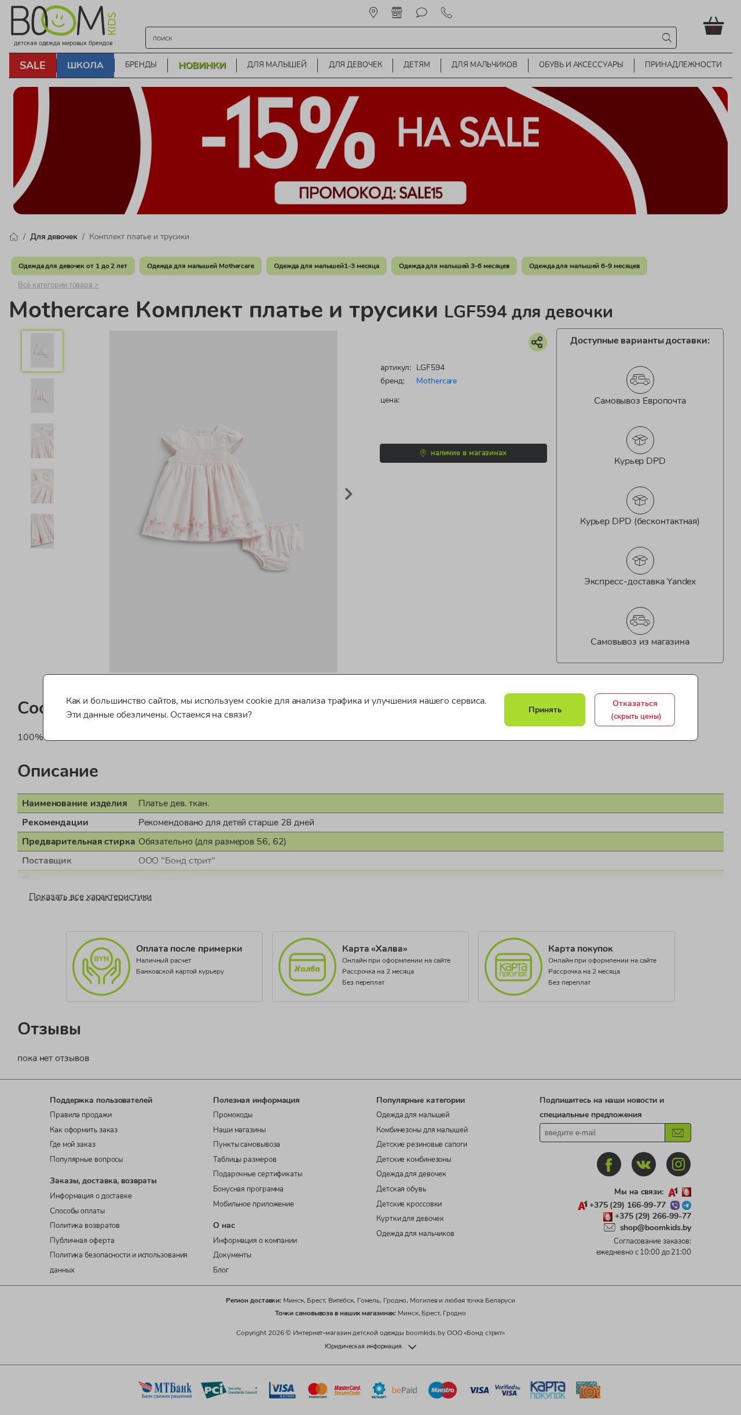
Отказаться (636, 709)
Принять (545, 709)
